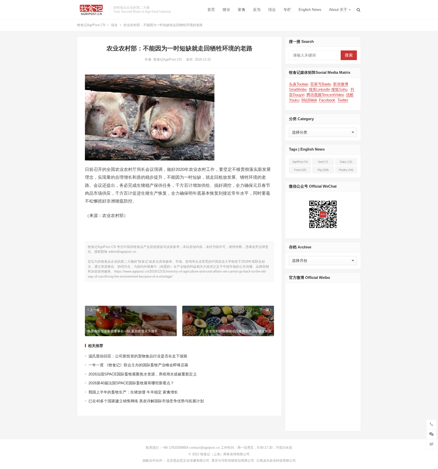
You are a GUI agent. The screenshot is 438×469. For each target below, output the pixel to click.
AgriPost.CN (300, 162)
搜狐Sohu (339, 89)
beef (323, 161)
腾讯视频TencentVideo (325, 95)
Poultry (346, 169)
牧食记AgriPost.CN (91, 25)
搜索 (349, 55)
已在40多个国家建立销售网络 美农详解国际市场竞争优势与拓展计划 (146, 401)
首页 (211, 9)
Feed (300, 169)
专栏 (287, 9)
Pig (323, 169)
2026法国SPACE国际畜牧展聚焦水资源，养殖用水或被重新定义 (142, 374)
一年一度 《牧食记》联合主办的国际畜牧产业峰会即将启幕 (138, 365)
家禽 (241, 9)
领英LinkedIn (319, 89)
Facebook (327, 100)
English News (310, 9)
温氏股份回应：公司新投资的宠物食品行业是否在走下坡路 (137, 356)
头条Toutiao (298, 84)
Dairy (346, 161)
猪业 (226, 9)
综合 (272, 9)
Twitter (342, 100)
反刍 (257, 9)
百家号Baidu (320, 84)
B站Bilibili (309, 100)
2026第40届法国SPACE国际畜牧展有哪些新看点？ (131, 383)
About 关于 (338, 9)
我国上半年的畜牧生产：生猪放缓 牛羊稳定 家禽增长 (133, 392)
